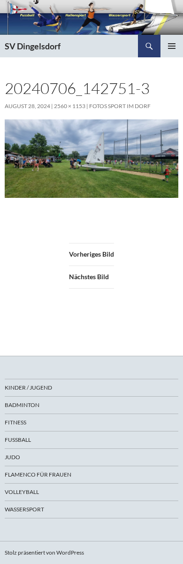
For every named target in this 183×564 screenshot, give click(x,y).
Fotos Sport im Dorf (120, 106)
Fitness (15, 422)
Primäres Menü (171, 46)
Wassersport (24, 509)
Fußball (18, 439)
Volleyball (22, 491)
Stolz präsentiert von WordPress (44, 552)
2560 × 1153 (69, 106)
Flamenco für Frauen (38, 474)
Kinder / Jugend (28, 387)
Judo (12, 457)
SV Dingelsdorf (33, 46)
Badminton (22, 404)
